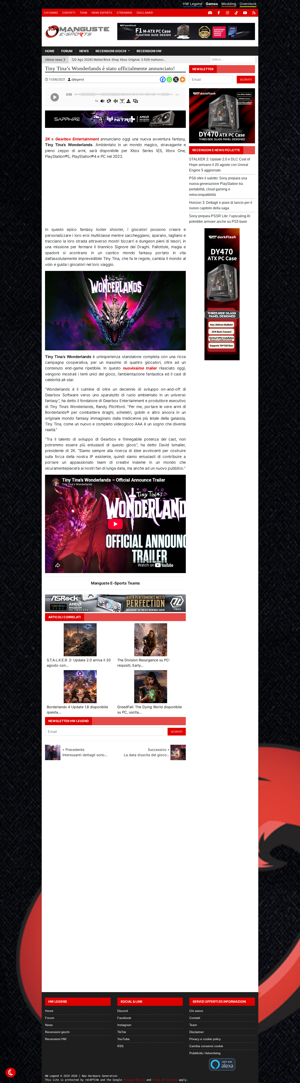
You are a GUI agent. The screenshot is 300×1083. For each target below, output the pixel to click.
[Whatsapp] (169, 79)
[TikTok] (236, 13)
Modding (228, 4)
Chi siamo (51, 12)
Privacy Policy (134, 1079)
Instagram (124, 1025)
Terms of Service (165, 1079)
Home (49, 51)
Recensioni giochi (111, 51)
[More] (182, 79)
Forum (66, 51)
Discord (122, 1011)
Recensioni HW (149, 51)
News (84, 51)
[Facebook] (218, 13)
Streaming (124, 12)
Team (83, 12)
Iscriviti (177, 731)
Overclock (248, 4)
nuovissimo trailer (141, 368)
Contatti (68, 12)
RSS (120, 1046)
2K (48, 139)
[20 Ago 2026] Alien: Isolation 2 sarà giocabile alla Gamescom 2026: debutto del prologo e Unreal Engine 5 (119, 59)
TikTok (121, 1032)
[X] (176, 79)
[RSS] (253, 13)
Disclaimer (145, 12)
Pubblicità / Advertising (204, 1053)
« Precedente (85, 752)
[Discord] (210, 13)
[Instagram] (227, 13)
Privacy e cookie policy (205, 1039)
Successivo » (147, 752)
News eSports (102, 12)
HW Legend (192, 4)
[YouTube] (245, 13)
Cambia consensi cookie (206, 1046)
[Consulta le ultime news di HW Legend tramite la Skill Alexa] (222, 1064)
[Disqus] (150, 822)
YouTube (123, 1039)
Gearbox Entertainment (78, 139)
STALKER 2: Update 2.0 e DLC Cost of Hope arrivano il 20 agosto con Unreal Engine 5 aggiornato (219, 164)
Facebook (124, 1018)
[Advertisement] (115, 195)
